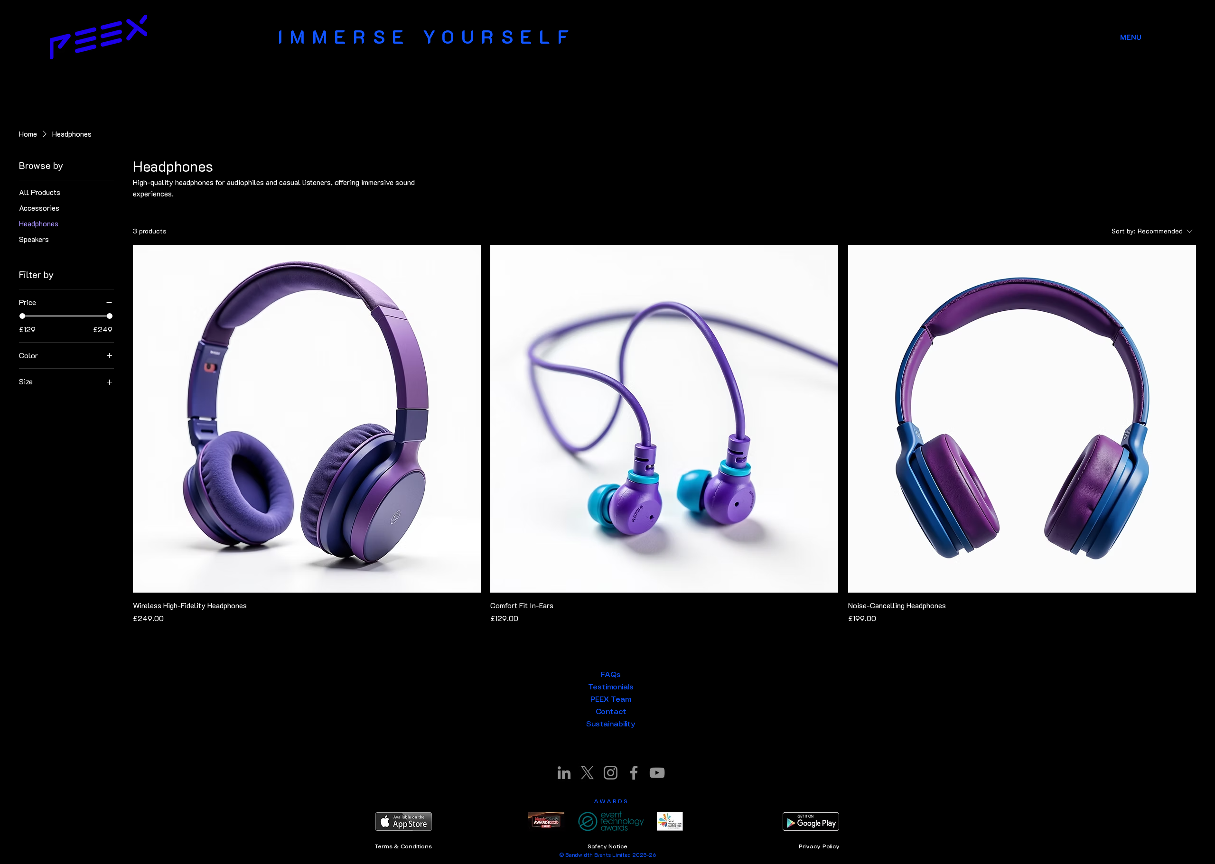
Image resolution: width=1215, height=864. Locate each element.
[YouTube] (657, 772)
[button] (1131, 37)
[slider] (22, 316)
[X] (587, 772)
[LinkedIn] (564, 772)
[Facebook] (634, 772)
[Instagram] (610, 772)
